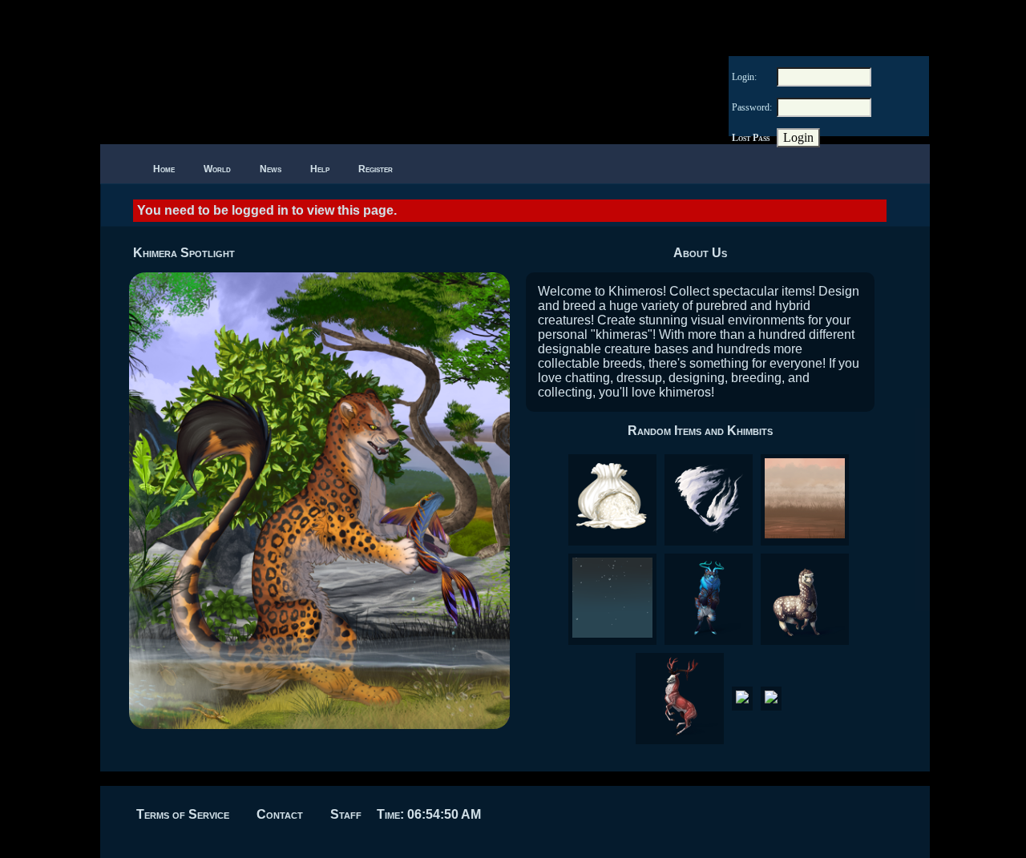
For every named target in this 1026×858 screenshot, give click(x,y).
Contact (279, 814)
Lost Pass (751, 137)
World (217, 169)
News (270, 169)
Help (319, 169)
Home (164, 169)
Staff (346, 814)
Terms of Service (182, 814)
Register (375, 169)
